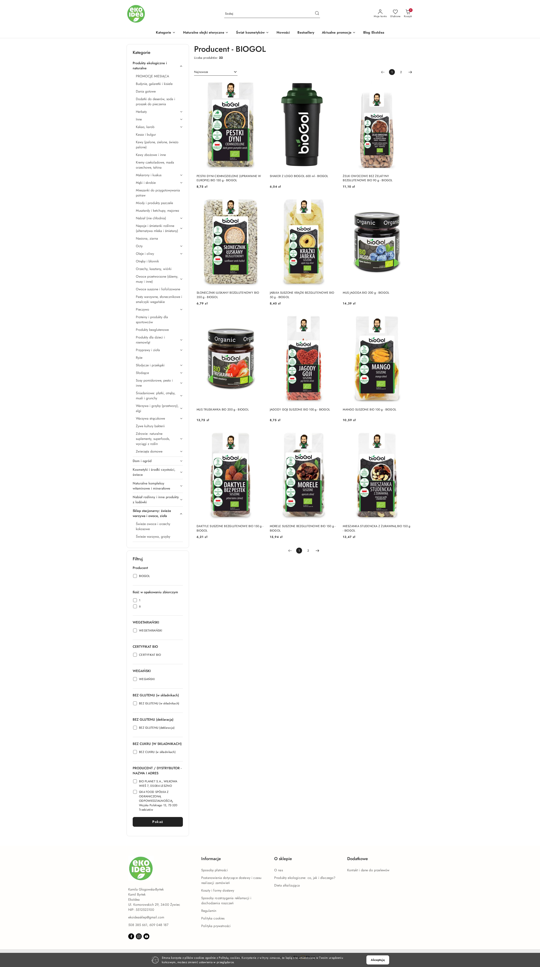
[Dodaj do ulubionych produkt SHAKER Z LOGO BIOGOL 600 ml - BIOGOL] (333, 85)
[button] (165, 32)
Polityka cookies (213, 918)
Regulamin (208, 910)
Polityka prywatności (216, 925)
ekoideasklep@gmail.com (146, 917)
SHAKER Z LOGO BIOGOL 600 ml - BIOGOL (299, 176)
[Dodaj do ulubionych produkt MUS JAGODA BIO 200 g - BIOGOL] (406, 201)
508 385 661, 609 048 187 (148, 924)
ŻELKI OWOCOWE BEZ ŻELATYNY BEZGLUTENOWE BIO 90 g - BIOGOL (367, 178)
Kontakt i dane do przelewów (368, 870)
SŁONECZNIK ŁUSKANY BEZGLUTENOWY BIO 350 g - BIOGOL (228, 295)
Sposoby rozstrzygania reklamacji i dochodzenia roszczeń (226, 901)
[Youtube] (146, 936)
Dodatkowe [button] (357, 859)
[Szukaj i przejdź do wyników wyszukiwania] (317, 14)
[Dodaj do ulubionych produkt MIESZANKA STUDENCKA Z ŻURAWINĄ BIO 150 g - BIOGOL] (406, 435)
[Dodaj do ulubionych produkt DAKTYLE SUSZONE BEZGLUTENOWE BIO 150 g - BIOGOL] (260, 435)
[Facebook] (131, 936)
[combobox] (216, 72)
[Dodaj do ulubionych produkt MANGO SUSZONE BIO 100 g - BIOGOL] (406, 318)
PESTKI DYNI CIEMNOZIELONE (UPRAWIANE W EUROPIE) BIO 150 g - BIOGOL (229, 178)
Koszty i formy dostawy (217, 890)
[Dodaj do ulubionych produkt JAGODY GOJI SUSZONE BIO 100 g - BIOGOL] (333, 318)
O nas (278, 870)
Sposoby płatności (214, 870)
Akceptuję (378, 960)
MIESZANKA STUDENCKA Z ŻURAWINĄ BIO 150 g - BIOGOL (376, 528)
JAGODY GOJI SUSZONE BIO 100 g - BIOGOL (300, 409)
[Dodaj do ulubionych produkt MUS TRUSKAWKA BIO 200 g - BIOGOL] (260, 318)
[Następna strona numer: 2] (410, 72)
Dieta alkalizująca (287, 885)
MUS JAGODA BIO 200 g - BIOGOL (366, 293)
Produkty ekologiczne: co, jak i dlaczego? (305, 877)
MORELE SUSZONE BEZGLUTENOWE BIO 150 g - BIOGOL (303, 528)
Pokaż (157, 821)
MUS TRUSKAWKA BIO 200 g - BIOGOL (223, 409)
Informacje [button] (211, 859)
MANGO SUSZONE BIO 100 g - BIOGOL (369, 409)
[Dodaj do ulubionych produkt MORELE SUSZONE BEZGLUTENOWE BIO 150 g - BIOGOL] (333, 435)
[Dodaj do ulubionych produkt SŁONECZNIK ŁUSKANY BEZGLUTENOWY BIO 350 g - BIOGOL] (260, 201)
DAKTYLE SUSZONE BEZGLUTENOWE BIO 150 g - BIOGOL (230, 528)
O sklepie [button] (283, 859)
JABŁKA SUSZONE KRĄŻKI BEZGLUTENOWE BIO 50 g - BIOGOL (302, 295)
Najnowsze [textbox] (201, 72)
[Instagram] (139, 936)
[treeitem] (158, 65)
